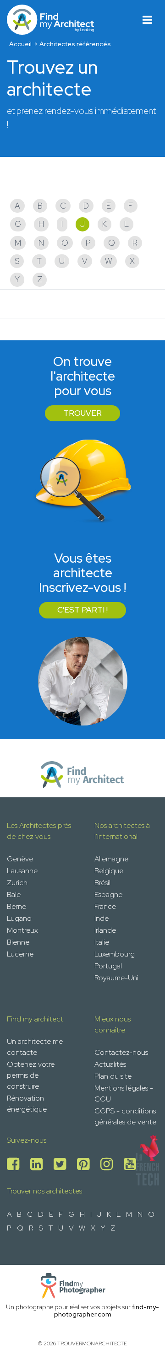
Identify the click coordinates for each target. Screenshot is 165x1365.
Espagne (108, 894)
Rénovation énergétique (27, 1103)
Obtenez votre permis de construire (31, 1075)
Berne (16, 906)
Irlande (105, 930)
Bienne (18, 942)
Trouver (82, 413)
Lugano (19, 918)
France (105, 906)
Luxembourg (114, 954)
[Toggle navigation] (147, 20)
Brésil (102, 882)
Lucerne (20, 954)
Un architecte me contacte (35, 1047)
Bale (14, 894)
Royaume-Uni (116, 978)
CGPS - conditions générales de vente (125, 1116)
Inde (101, 918)
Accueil (20, 44)
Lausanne (22, 871)
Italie (101, 942)
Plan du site (113, 1076)
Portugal (108, 966)
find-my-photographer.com (107, 1311)
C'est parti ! (82, 610)
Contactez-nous (121, 1052)
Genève (20, 859)
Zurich (17, 882)
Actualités (110, 1064)
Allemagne (111, 859)
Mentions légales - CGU (123, 1093)
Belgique (108, 871)
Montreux (22, 930)
